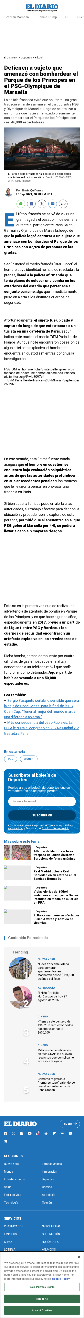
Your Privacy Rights (42, 1286)
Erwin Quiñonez (32, 190)
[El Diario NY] (42, 8)
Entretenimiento (14, 1179)
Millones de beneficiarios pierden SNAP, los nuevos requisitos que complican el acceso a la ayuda (56, 1055)
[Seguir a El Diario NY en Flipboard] (54, 1133)
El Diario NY (11, 57)
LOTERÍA (9, 1249)
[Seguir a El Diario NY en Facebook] (5, 1133)
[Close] (79, 1256)
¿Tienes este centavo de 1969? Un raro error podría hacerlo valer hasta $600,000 (55, 1027)
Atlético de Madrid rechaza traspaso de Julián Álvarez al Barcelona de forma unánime (54, 854)
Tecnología (11, 1202)
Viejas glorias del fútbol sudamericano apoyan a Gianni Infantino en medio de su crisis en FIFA (56, 897)
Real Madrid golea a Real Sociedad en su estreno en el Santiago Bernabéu (55, 875)
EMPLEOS (10, 1234)
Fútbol (39, 57)
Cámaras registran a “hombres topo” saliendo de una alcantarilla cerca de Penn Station (56, 1084)
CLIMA (8, 1241)
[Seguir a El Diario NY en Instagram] (22, 1133)
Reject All (42, 1298)
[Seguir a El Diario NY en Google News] (46, 1133)
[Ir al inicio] (20, 1124)
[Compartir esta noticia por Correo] (52, 204)
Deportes (26, 57)
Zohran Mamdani (18, 17)
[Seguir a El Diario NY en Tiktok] (38, 1133)
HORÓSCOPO (50, 1241)
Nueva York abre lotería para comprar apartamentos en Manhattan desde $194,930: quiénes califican (56, 971)
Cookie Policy (61, 1278)
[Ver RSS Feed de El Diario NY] (5, 1142)
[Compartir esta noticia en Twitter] (42, 204)
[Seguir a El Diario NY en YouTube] (30, 1133)
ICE (67, 17)
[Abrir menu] (5, 8)
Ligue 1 (29, 759)
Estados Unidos (52, 1163)
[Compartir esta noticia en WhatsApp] (21, 204)
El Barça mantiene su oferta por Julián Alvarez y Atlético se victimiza (56, 919)
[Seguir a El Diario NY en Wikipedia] (62, 1133)
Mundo (8, 1171)
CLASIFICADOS (13, 1226)
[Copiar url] (63, 204)
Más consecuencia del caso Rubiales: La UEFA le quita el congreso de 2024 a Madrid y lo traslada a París (41, 728)
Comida (47, 1187)
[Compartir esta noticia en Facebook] (31, 204)
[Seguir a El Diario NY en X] (13, 1133)
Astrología (46, 987)
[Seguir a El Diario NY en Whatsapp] (70, 1133)
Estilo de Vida (12, 1194)
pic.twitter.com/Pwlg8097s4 (24, 377)
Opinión (47, 1202)
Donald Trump (47, 17)
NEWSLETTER (51, 1226)
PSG (10, 759)
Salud (7, 1187)
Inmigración (49, 1171)
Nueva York (46, 959)
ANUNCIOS (49, 1249)
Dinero (43, 1016)
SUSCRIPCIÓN (51, 1234)
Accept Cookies (42, 1310)
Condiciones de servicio (55, 828)
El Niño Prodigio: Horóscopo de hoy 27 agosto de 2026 (52, 996)
